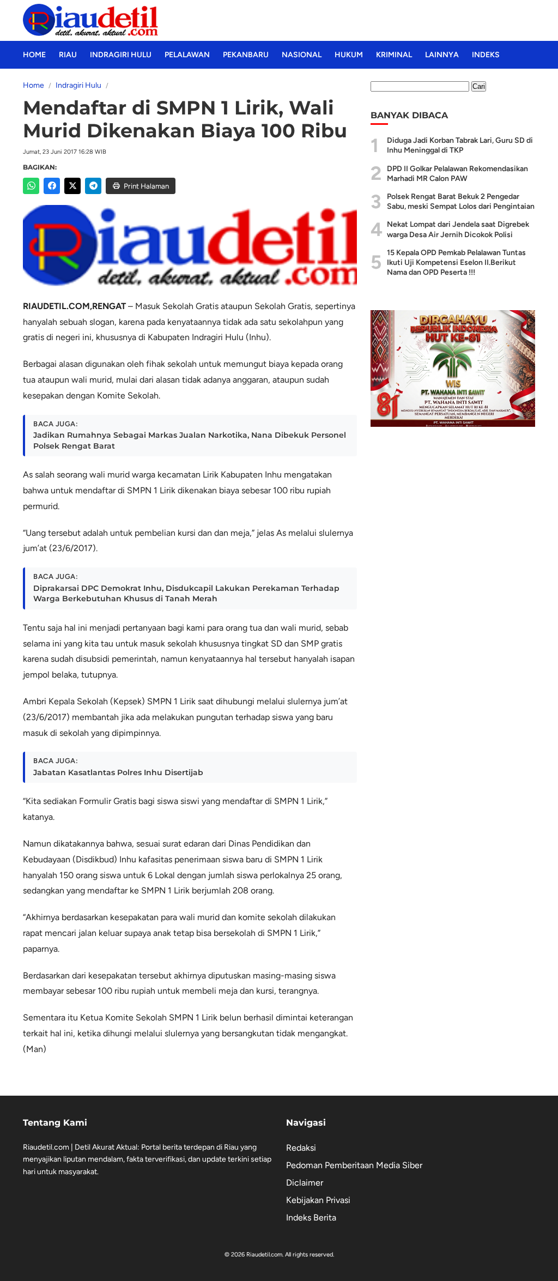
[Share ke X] (72, 186)
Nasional (302, 54)
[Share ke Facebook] (52, 186)
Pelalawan (187, 54)
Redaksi (301, 1148)
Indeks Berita (311, 1217)
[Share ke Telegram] (93, 186)
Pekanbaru (246, 54)
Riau (68, 54)
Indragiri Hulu (120, 54)
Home (34, 54)
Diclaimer (304, 1182)
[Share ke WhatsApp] (31, 186)
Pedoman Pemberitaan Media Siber (354, 1165)
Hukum (349, 54)
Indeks (486, 54)
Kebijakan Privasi (318, 1200)
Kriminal (394, 54)
